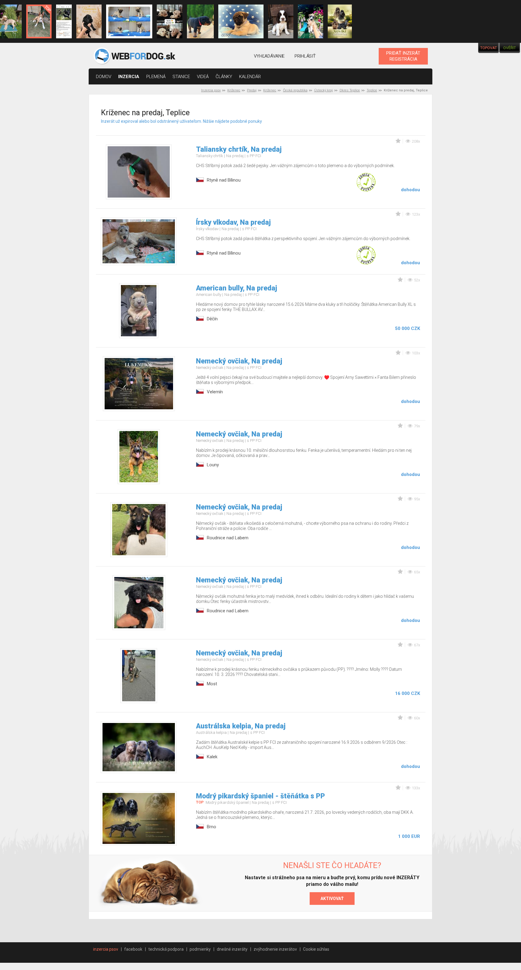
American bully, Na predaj (236, 288)
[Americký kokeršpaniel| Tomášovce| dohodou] (340, 21)
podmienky (200, 949)
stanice (181, 76)
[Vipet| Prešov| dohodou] (310, 21)
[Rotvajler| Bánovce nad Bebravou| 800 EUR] (200, 21)
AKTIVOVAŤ (332, 898)
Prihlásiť (305, 56)
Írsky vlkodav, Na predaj (233, 222)
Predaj (252, 90)
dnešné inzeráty (232, 949)
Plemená (156, 76)
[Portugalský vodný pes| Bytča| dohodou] (89, 21)
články (224, 76)
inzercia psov (105, 949)
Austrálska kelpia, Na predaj (241, 726)
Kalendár (250, 76)
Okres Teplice (349, 90)
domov (103, 76)
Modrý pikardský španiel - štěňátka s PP (260, 796)
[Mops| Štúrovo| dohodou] (129, 21)
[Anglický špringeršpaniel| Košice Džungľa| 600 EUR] (280, 21)
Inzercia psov (211, 90)
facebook (133, 949)
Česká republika (295, 90)
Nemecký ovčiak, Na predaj (239, 361)
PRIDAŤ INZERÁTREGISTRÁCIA (403, 56)
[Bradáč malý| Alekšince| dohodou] (169, 21)
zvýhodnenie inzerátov (275, 949)
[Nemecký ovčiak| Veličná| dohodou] (63, 21)
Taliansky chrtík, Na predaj (239, 149)
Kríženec (233, 90)
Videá (203, 76)
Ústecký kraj (323, 90)
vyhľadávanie (269, 56)
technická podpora (166, 949)
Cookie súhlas (316, 949)
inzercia (128, 76)
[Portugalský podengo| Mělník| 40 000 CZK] (39, 21)
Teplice (372, 90)
